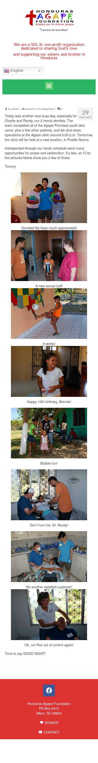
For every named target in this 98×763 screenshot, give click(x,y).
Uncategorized (45, 109)
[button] (49, 86)
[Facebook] (49, 690)
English (16, 70)
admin (15, 109)
